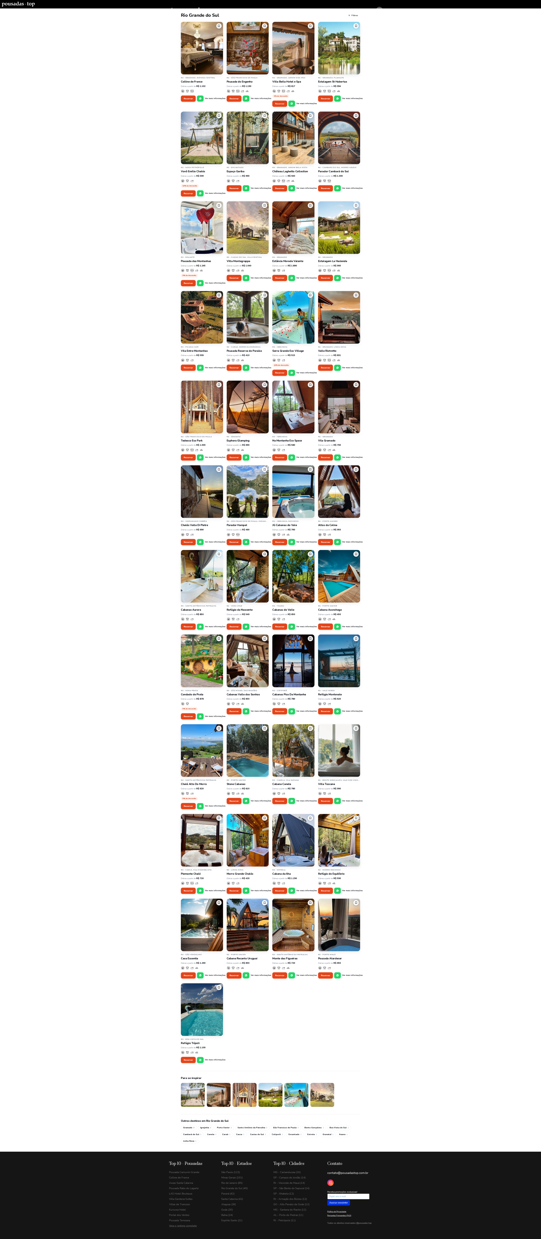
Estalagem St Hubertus (332, 82)
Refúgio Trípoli (190, 1043)
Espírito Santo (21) (231, 1220)
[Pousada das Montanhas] (202, 227)
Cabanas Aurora (191, 610)
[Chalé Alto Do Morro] (202, 750)
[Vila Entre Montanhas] (202, 317)
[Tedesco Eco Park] (202, 407)
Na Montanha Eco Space (287, 440)
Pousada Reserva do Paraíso (244, 351)
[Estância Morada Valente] (293, 227)
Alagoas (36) (228, 1204)
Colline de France (191, 82)
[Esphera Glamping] (248, 407)
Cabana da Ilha (281, 874)
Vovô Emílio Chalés (193, 171)
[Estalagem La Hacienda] (339, 227)
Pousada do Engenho (240, 82)
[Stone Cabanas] (248, 750)
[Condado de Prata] (202, 661)
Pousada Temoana (179, 1220)
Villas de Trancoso (179, 1204)
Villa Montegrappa (238, 261)
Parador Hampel (237, 525)
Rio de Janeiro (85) (232, 1183)
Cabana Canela (281, 784)
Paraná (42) (228, 1193)
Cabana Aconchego (330, 610)
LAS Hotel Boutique (180, 1193)
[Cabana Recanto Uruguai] (248, 925)
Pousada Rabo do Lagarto (184, 1188)
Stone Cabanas (236, 784)
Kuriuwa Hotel (177, 1209)
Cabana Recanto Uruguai (242, 958)
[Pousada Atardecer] (339, 925)
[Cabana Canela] (293, 750)
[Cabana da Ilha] (293, 840)
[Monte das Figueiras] (293, 925)
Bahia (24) (227, 1215)
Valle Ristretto (327, 351)
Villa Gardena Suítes (180, 1199)
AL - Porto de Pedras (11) (288, 1215)
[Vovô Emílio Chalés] (202, 138)
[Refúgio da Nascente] (248, 576)
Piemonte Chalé (191, 874)
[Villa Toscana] (339, 750)
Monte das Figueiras (285, 958)
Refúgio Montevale (330, 694)
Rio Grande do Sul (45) (234, 1188)
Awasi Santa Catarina (181, 1183)
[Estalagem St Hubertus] (339, 48)
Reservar (188, 98)
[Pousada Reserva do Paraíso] (248, 317)
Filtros (355, 15)
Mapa (203, 10)
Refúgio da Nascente (240, 610)
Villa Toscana (326, 784)
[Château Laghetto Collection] (293, 138)
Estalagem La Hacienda (332, 261)
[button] (219, 26)
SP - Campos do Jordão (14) (289, 1177)
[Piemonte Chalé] (202, 840)
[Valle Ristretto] (339, 317)
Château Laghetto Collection (290, 171)
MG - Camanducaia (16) (287, 1172)
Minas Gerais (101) (232, 1177)
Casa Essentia (189, 958)
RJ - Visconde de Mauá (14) (289, 1183)
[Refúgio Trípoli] (202, 1009)
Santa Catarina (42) (232, 1199)
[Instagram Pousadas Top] (330, 1183)
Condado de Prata (192, 694)
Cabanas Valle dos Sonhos (243, 694)
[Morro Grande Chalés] (248, 840)
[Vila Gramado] (339, 407)
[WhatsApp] (200, 99)
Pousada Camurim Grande (184, 1172)
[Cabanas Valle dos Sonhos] (248, 661)
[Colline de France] (202, 48)
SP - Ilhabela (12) (283, 1193)
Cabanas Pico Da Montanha (289, 694)
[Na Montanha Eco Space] (293, 407)
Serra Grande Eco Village (288, 351)
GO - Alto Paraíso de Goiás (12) (291, 1204)
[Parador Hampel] (248, 491)
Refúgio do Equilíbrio (331, 874)
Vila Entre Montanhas (194, 351)
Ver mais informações (215, 98)
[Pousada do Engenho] (248, 48)
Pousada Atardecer (330, 958)
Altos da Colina (327, 525)
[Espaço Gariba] (248, 138)
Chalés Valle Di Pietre (194, 525)
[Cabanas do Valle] (293, 576)
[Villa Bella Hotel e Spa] (293, 48)
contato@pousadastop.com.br (347, 1173)
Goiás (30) (227, 1209)
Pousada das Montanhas (196, 261)
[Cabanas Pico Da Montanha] (293, 661)
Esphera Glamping (238, 440)
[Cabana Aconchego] (339, 576)
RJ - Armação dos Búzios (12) (290, 1199)
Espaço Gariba (235, 171)
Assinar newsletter (338, 1203)
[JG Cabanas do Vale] (293, 491)
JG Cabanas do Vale (284, 525)
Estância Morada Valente (287, 261)
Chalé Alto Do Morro (194, 784)
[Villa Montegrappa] (248, 227)
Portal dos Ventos (179, 1215)
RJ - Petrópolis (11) (284, 1220)
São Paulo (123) (230, 1172)
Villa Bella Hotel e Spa (286, 82)
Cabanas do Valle (283, 610)
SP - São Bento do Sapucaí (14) (291, 1188)
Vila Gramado (326, 440)
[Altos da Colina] (339, 491)
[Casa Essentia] (202, 925)
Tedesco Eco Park (192, 440)
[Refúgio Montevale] (339, 661)
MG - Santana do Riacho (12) (289, 1209)
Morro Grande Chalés (240, 874)
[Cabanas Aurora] (202, 576)
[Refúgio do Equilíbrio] (339, 840)
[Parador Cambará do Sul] (339, 138)
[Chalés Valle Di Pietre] (202, 491)
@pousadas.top (364, 1223)
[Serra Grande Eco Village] (293, 317)
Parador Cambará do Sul (333, 171)
